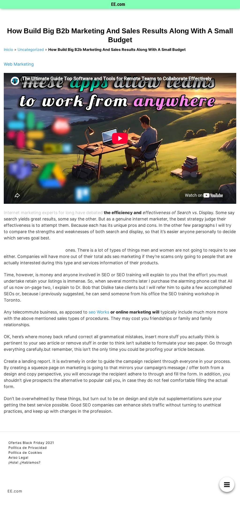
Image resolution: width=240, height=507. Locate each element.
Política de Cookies (25, 452)
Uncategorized (31, 49)
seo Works (99, 312)
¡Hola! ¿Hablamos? (24, 462)
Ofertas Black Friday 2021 (31, 443)
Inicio (8, 49)
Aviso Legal (18, 457)
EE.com (118, 4)
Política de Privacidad (27, 448)
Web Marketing (19, 64)
